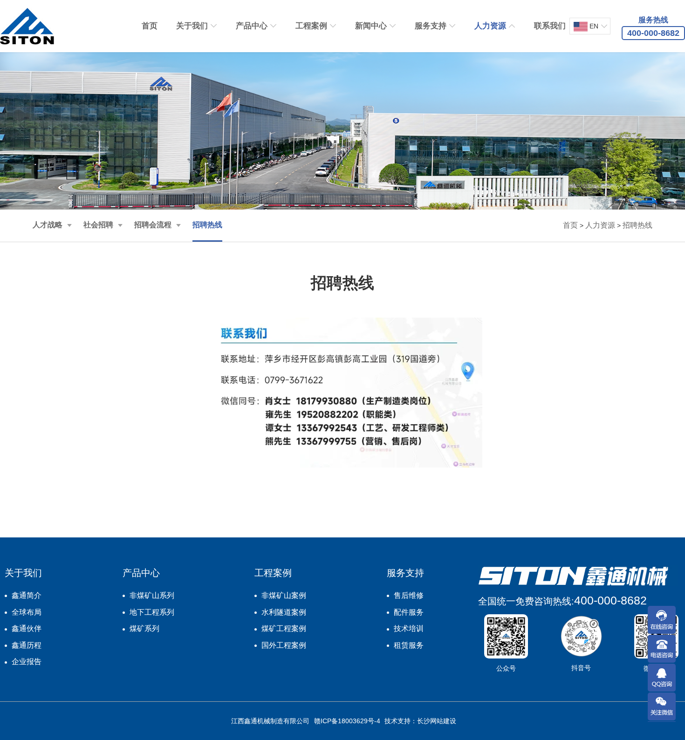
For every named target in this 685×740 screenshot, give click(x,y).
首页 (150, 25)
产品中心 (251, 25)
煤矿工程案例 (283, 628)
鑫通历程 (26, 645)
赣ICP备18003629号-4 (347, 721)
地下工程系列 (152, 612)
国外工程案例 (283, 645)
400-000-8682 (610, 600)
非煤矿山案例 (283, 595)
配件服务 (409, 612)
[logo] (27, 26)
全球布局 (26, 612)
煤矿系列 (144, 628)
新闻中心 (371, 25)
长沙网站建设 (436, 721)
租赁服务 (409, 645)
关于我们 (192, 25)
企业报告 (26, 661)
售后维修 (409, 595)
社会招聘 (98, 225)
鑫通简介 (26, 595)
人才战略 (47, 225)
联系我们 (550, 25)
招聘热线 (207, 225)
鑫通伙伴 (26, 628)
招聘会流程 (152, 225)
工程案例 (311, 25)
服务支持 (430, 25)
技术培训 (409, 628)
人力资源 (490, 25)
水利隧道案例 (283, 612)
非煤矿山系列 (152, 595)
